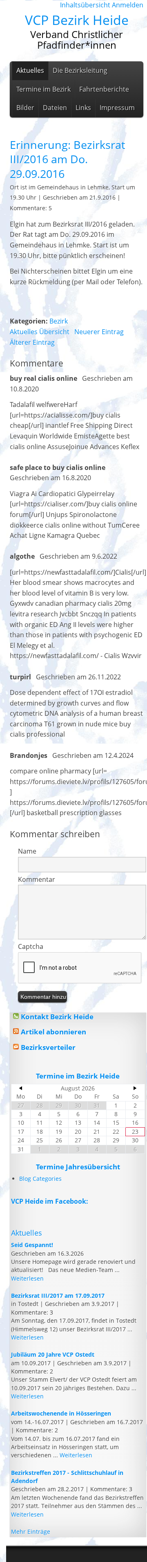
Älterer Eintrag (32, 342)
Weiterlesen (27, 1278)
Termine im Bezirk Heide (78, 1076)
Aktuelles (30, 70)
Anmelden (127, 4)
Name (27, 851)
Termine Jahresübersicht (78, 1166)
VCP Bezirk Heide (77, 20)
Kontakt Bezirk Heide (57, 1016)
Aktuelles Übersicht (40, 331)
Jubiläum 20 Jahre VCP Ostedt (52, 1354)
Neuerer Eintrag (99, 331)
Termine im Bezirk (43, 89)
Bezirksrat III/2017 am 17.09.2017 (58, 1295)
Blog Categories (40, 1178)
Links (83, 107)
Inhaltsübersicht (85, 4)
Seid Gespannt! (32, 1245)
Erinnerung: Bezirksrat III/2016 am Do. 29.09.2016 (67, 159)
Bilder (25, 107)
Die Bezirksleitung (80, 70)
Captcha (30, 946)
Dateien (55, 107)
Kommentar (36, 879)
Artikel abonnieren (53, 1031)
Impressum (117, 107)
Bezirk (58, 321)
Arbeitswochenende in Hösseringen (61, 1413)
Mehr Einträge (30, 1531)
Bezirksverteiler (48, 1047)
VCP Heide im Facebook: (49, 1201)
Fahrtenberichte (104, 89)
